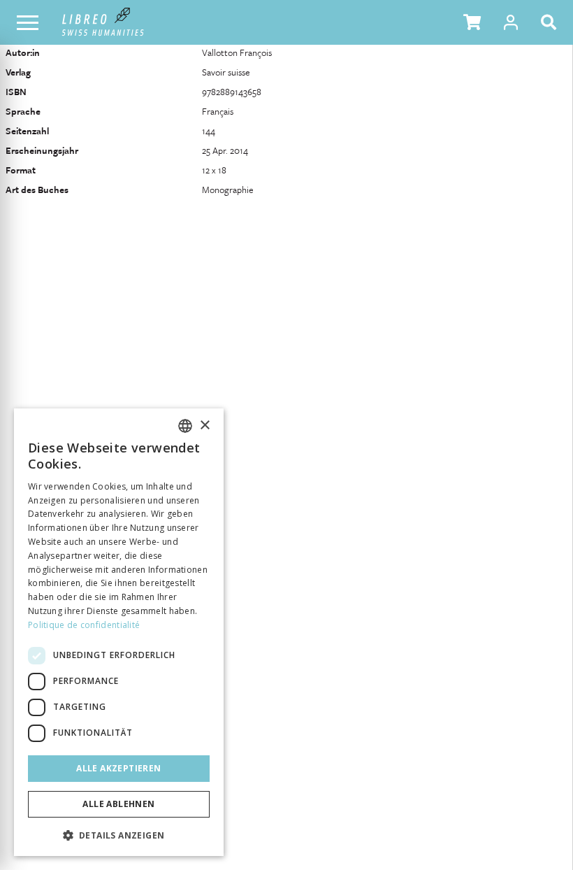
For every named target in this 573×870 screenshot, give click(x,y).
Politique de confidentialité (84, 625)
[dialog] (119, 632)
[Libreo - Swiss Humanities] (103, 22)
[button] (472, 22)
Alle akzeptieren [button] (118, 768)
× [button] (204, 425)
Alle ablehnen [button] (118, 804)
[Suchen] (551, 22)
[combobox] (185, 426)
